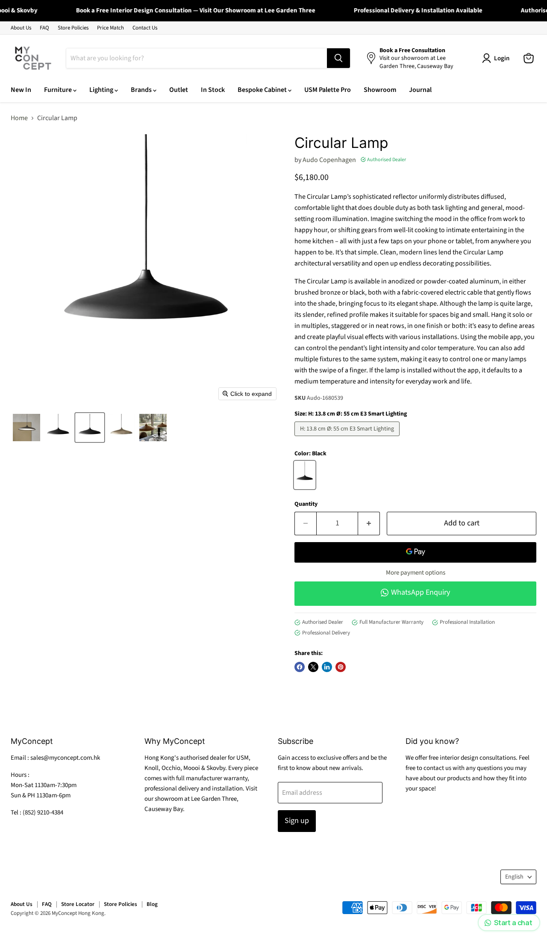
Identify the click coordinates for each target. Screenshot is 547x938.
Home (19, 118)
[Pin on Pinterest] (340, 667)
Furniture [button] (58, 89)
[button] (26, 427)
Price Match (110, 28)
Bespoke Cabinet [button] (263, 89)
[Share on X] (313, 667)
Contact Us (144, 28)
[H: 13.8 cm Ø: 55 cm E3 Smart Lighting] (348, 438)
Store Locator (77, 904)
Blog (152, 904)
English (514, 877)
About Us (21, 28)
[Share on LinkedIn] (327, 667)
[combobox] (196, 58)
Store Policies (73, 28)
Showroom (380, 89)
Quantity (306, 504)
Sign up (297, 820)
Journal (420, 89)
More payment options (415, 572)
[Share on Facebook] (299, 667)
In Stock (213, 89)
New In (21, 89)
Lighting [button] (102, 89)
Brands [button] (142, 89)
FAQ (44, 28)
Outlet (178, 89)
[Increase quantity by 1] (369, 523)
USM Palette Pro (327, 89)
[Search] (338, 58)
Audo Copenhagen (329, 160)
